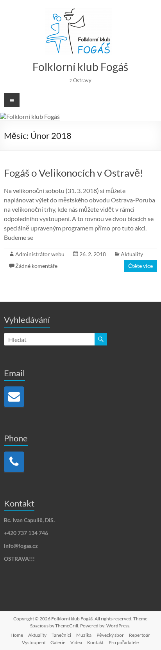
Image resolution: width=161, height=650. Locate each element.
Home (17, 635)
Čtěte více (140, 265)
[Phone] (14, 462)
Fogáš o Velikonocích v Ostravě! (73, 172)
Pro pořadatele (124, 642)
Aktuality (132, 254)
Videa (76, 642)
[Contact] (14, 396)
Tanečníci (61, 635)
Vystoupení (33, 642)
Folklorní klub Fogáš (80, 66)
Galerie (57, 642)
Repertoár (139, 635)
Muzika (83, 635)
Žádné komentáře (36, 265)
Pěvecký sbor (110, 635)
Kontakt (95, 642)
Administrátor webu (39, 254)
